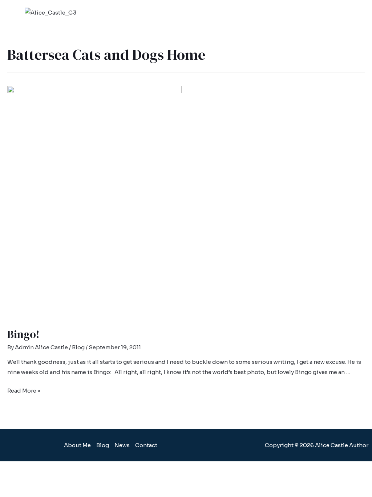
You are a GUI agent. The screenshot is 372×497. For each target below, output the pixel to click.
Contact (146, 445)
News (122, 445)
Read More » (23, 390)
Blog (78, 347)
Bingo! (23, 334)
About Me (77, 445)
